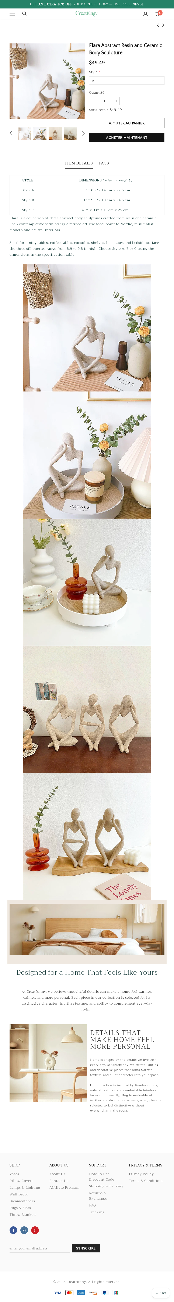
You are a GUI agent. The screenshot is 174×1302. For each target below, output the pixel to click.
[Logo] (86, 14)
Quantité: (97, 92)
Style (94, 72)
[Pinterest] (35, 1230)
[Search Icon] (24, 14)
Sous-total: (98, 109)
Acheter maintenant (126, 138)
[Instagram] (24, 1230)
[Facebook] (13, 1230)
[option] (47, 81)
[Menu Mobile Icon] (12, 13)
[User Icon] (145, 14)
